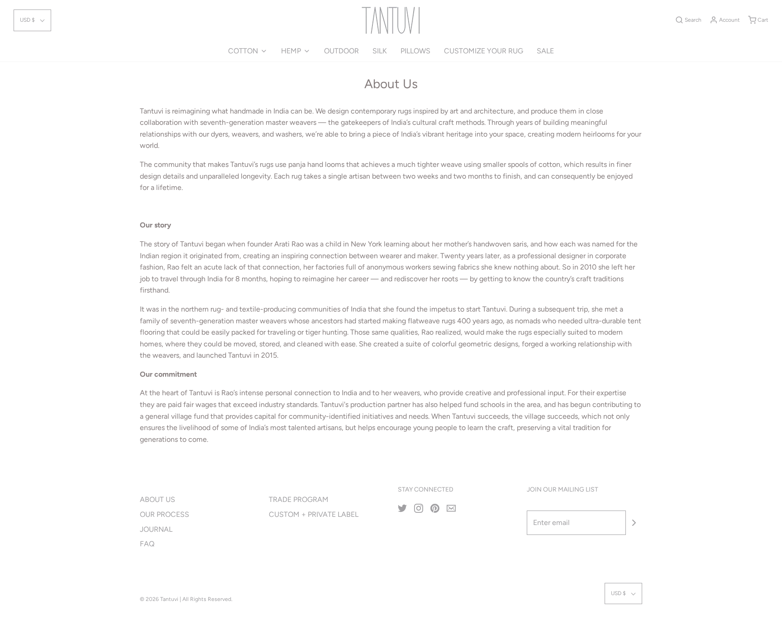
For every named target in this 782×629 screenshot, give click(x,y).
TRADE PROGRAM (299, 499)
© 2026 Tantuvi (159, 599)
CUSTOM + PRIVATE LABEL (313, 514)
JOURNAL (156, 529)
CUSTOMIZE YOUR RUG (483, 51)
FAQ (147, 543)
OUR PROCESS (164, 514)
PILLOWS (415, 51)
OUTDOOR (341, 51)
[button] (32, 20)
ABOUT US (157, 499)
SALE (545, 51)
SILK (379, 51)
